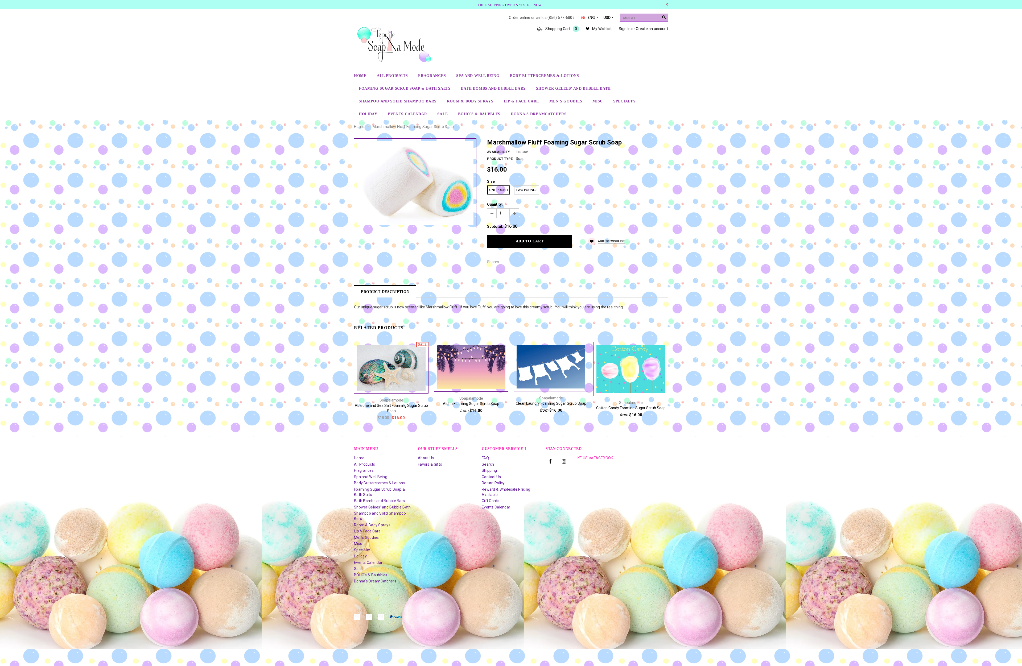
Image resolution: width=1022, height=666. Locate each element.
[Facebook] (550, 461)
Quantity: (495, 204)
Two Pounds (527, 190)
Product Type (500, 159)
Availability (498, 152)
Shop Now (532, 5)
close (667, 4)
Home (359, 127)
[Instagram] (564, 461)
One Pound (498, 190)
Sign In (624, 29)
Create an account (652, 29)
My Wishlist (602, 29)
